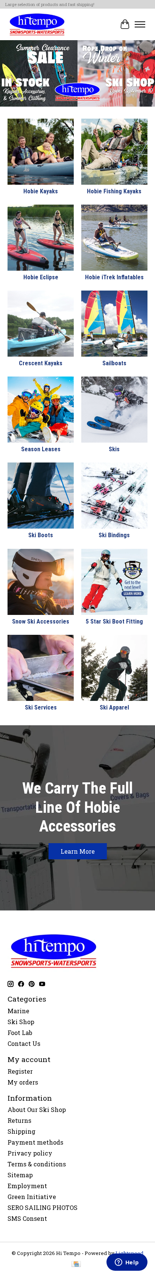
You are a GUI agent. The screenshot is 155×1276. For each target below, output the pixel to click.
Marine (18, 1011)
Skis (114, 449)
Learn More (78, 851)
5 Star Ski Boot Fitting (114, 621)
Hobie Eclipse (40, 277)
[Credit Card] (76, 1264)
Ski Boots (40, 535)
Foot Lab (20, 1032)
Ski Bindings (114, 535)
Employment (27, 1186)
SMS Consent (27, 1218)
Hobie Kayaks (40, 191)
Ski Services (41, 707)
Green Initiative (32, 1197)
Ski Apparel (114, 707)
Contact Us (24, 1043)
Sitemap (20, 1175)
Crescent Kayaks (40, 363)
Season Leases (41, 449)
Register (20, 1071)
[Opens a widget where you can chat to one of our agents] (126, 1262)
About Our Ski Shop (37, 1109)
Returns (19, 1120)
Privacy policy (30, 1153)
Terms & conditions (37, 1164)
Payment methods (35, 1142)
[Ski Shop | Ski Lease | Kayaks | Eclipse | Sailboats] (37, 24)
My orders (23, 1082)
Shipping (21, 1131)
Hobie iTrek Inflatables (114, 277)
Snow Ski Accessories (40, 621)
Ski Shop (21, 1022)
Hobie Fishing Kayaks (114, 191)
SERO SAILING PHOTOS (43, 1207)
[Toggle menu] (139, 24)
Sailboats (114, 363)
